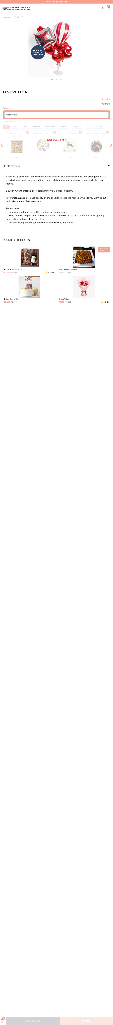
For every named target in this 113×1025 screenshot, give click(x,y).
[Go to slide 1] (52, 80)
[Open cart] (108, 8)
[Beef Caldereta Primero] (84, 260)
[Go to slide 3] (61, 80)
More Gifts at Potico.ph (56, 1)
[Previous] (1, 145)
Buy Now (86, 1020)
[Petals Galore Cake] (29, 289)
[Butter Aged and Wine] (29, 260)
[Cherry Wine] (84, 289)
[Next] (111, 145)
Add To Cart (33, 1020)
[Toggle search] (103, 8)
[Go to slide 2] (56, 80)
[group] (56, 48)
